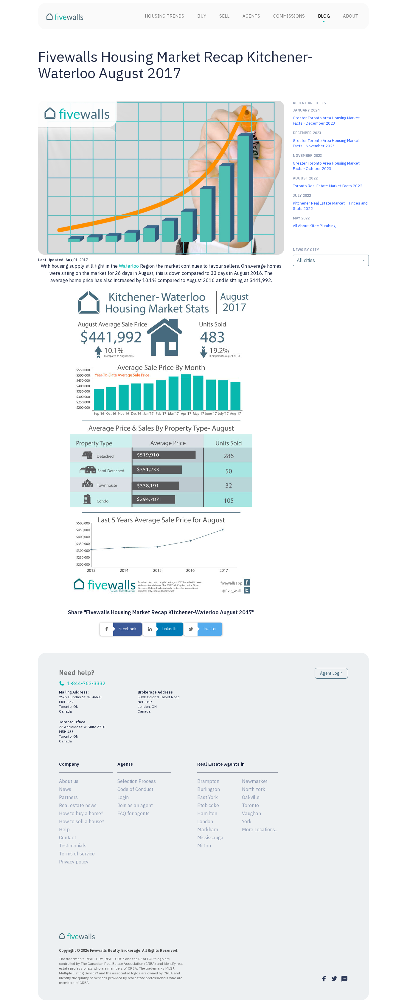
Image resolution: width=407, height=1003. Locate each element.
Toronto (250, 805)
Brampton (208, 781)
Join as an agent (135, 805)
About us (68, 781)
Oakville (251, 797)
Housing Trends (164, 16)
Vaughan (251, 813)
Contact (67, 838)
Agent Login (331, 673)
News (65, 789)
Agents (251, 16)
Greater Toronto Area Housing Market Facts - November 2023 (326, 143)
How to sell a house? (81, 821)
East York (207, 797)
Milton (204, 846)
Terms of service (77, 854)
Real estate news (78, 805)
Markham (207, 829)
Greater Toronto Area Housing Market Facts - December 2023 (326, 120)
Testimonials (72, 846)
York (246, 821)
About (350, 16)
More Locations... (260, 829)
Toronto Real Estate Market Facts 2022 (327, 185)
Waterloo (129, 266)
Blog (324, 16)
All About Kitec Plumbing (314, 225)
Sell (224, 16)
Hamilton (207, 813)
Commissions (289, 16)
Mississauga (210, 838)
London (205, 821)
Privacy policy (73, 862)
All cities (306, 260)
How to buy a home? (81, 813)
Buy (201, 16)
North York (253, 789)
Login (123, 797)
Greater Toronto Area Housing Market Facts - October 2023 (326, 166)
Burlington (208, 789)
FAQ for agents (133, 813)
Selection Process (136, 781)
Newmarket (255, 781)
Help (64, 829)
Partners (68, 797)
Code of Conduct (135, 789)
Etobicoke (208, 805)
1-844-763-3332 (86, 683)
